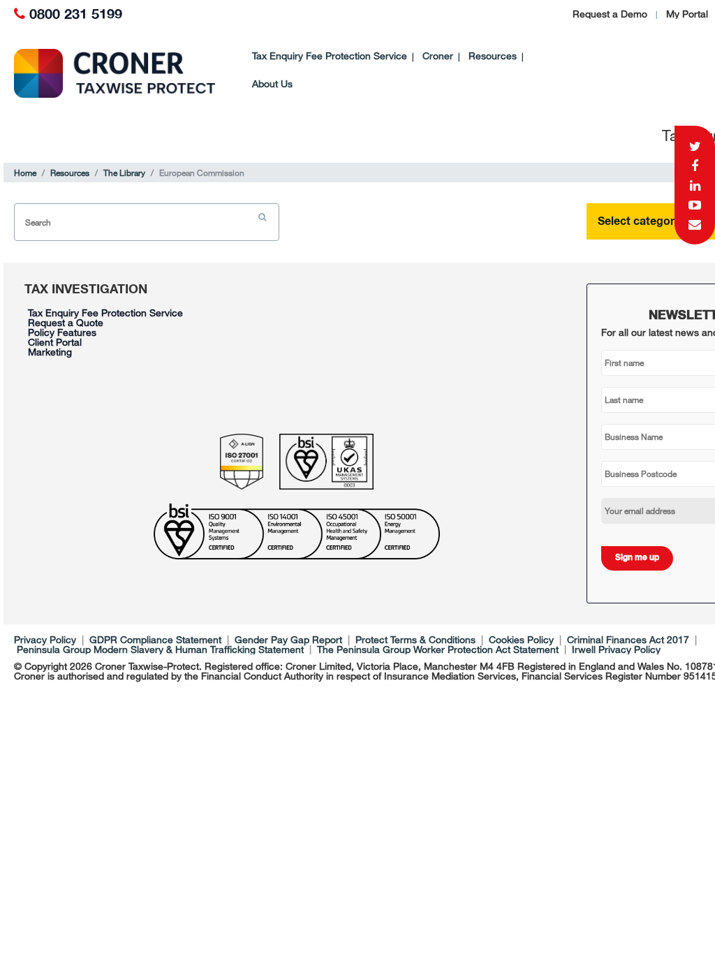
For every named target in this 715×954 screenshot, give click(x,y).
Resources (493, 55)
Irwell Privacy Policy (616, 649)
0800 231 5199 (75, 15)
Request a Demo (610, 14)
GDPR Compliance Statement (155, 639)
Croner (437, 55)
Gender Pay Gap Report (288, 639)
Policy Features (62, 332)
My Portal (687, 14)
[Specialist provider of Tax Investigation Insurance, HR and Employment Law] (101, 73)
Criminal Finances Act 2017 (628, 639)
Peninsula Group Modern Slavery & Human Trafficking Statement (160, 649)
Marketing (50, 352)
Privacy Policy (45, 639)
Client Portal (55, 342)
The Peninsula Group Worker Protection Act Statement (438, 649)
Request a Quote (65, 322)
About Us (272, 83)
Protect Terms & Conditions (415, 639)
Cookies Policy (521, 639)
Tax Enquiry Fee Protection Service (329, 55)
